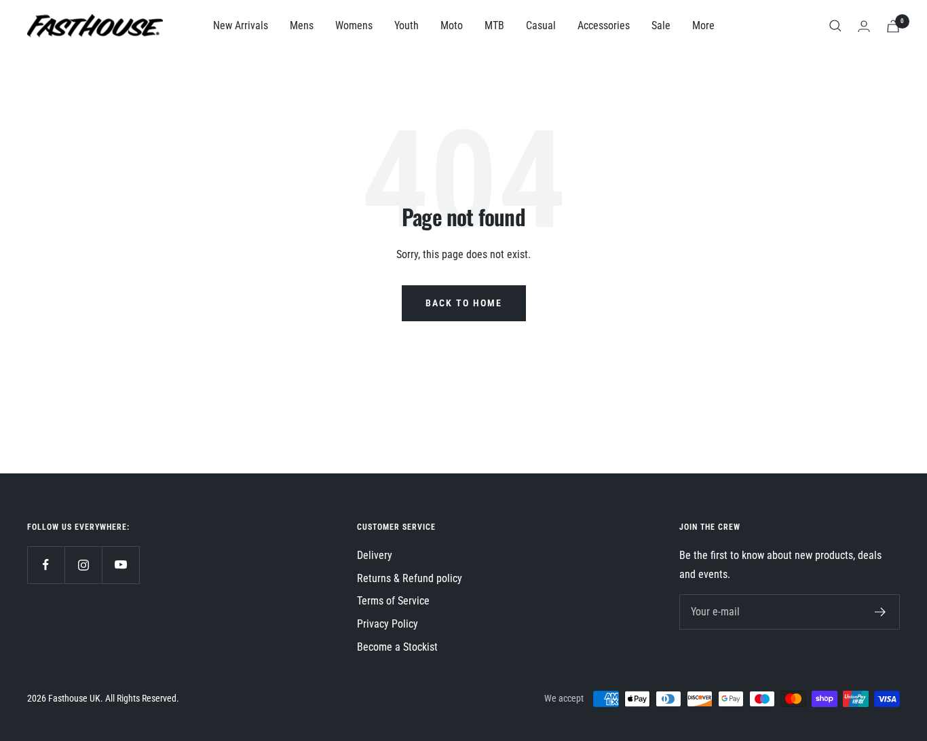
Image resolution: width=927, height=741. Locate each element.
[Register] (880, 612)
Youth (406, 25)
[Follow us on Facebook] (45, 564)
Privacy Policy (387, 623)
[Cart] (893, 26)
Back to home (463, 302)
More (703, 25)
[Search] (835, 26)
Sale (660, 25)
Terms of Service (393, 600)
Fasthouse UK (74, 698)
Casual (541, 25)
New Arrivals (240, 25)
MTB (494, 25)
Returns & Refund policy (409, 578)
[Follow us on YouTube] (120, 564)
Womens (354, 25)
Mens (302, 25)
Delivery (374, 555)
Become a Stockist (397, 646)
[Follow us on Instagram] (83, 564)
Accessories (604, 25)
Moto (451, 25)
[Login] (864, 26)
